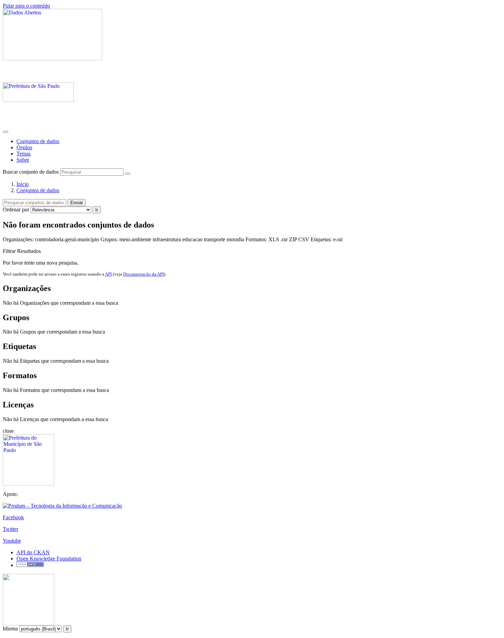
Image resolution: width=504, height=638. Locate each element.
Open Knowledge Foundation (48, 558)
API (108, 274)
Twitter (10, 529)
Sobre (22, 160)
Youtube (12, 541)
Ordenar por (16, 209)
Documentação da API (143, 274)
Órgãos (24, 147)
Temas (23, 153)
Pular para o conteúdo (26, 6)
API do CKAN (33, 552)
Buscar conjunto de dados (31, 172)
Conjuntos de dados (37, 141)
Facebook (13, 517)
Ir (96, 209)
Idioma (10, 628)
